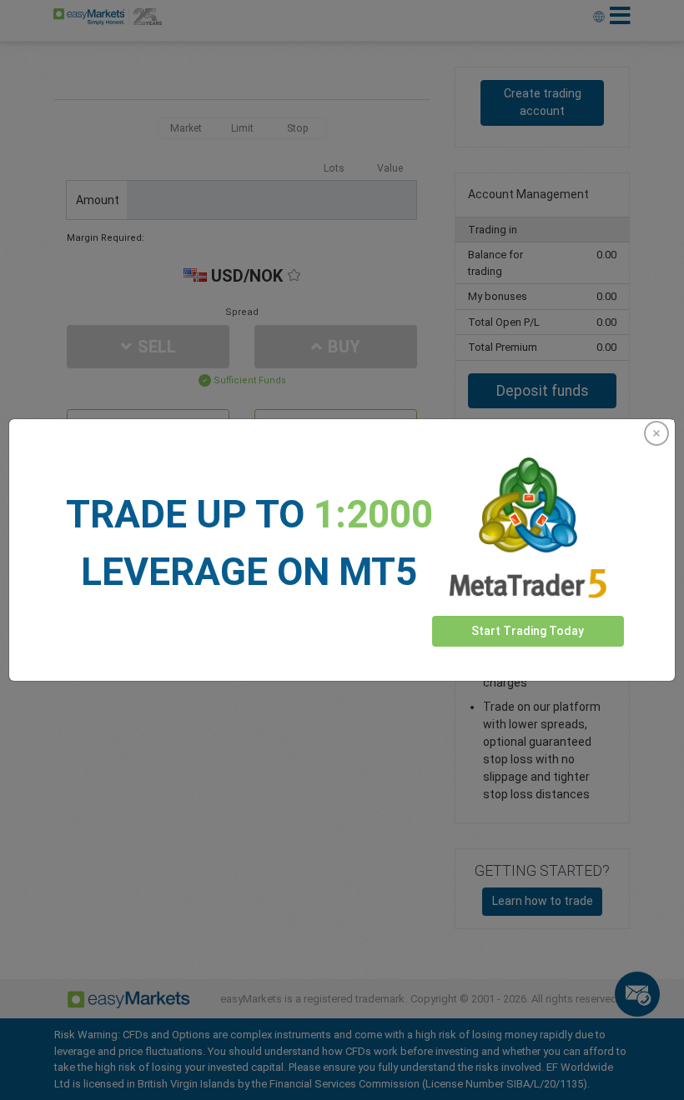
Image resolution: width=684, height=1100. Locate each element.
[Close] (656, 433)
